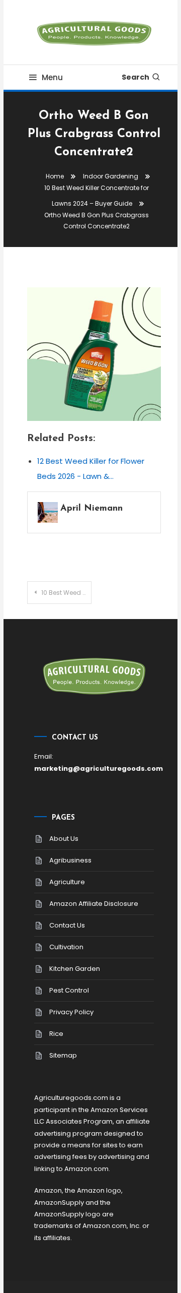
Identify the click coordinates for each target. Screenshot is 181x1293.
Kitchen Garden (74, 968)
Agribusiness (70, 860)
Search (135, 77)
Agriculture (67, 882)
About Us (63, 838)
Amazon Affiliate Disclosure (93, 903)
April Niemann (91, 508)
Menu (52, 77)
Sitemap (63, 1055)
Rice (56, 1033)
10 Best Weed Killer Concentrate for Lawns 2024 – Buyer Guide (66, 592)
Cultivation (66, 947)
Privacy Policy (71, 1012)
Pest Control (69, 990)
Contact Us (67, 925)
